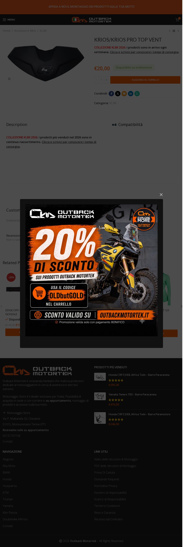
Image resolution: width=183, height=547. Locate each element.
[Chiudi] (161, 194)
